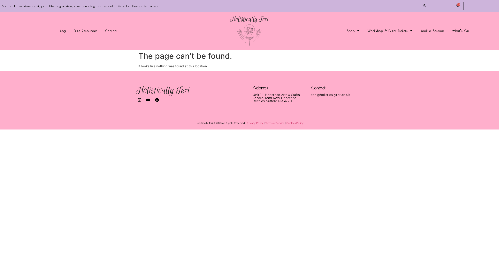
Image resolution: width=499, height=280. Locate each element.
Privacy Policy (255, 123)
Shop (351, 30)
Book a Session (432, 30)
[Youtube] (148, 100)
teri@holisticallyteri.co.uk (330, 95)
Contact (111, 30)
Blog (63, 30)
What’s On (460, 30)
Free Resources (85, 30)
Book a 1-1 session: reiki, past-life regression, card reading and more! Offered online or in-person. (81, 6)
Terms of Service (274, 123)
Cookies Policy (294, 123)
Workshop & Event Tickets (388, 30)
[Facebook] (157, 100)
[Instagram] (139, 100)
